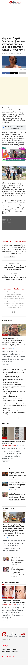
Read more (6, 364)
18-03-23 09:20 (5, 53)
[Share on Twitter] (14, 73)
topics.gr (8, 642)
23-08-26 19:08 (14, 576)
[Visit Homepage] (15, 2)
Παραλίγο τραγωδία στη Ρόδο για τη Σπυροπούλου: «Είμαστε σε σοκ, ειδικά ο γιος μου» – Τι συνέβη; (14, 386)
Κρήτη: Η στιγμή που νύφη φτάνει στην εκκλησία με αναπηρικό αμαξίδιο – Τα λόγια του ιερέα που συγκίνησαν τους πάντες (18, 571)
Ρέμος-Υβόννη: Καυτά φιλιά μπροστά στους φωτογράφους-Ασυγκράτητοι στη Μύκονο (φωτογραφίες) (14, 391)
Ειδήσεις (6, 521)
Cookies (15, 649)
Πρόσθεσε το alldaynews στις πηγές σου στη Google (14, 127)
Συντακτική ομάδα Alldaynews (14, 289)
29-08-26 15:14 (11, 537)
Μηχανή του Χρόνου (8, 597)
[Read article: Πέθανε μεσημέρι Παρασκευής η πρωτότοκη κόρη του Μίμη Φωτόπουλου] (14, 592)
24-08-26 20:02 (14, 564)
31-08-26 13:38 (9, 348)
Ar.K (4, 348)
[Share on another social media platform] (22, 73)
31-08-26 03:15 (21, 604)
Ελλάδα (5, 438)
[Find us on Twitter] (3, 660)
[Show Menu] (2, 2)
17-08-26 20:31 (21, 445)
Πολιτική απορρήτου (6, 651)
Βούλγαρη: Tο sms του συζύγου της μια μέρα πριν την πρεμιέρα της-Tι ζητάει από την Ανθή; (14, 412)
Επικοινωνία (15, 651)
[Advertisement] (14, 20)
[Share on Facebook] (6, 73)
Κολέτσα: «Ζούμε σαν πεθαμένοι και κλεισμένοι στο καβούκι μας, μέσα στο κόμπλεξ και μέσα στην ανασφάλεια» (13, 400)
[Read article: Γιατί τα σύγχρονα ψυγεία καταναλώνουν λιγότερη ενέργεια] (14, 433)
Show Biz (5, 334)
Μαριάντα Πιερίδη (9, 256)
